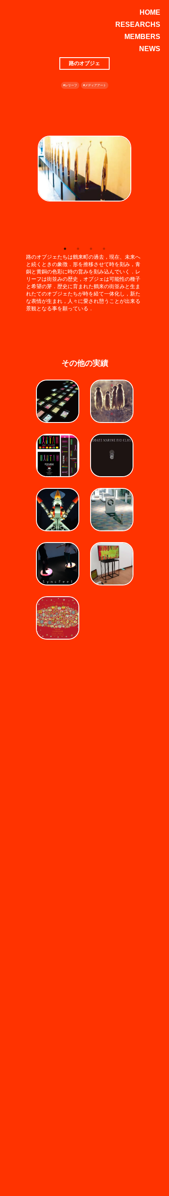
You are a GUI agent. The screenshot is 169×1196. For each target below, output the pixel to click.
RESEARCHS (137, 24)
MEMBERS (142, 36)
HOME (150, 12)
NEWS (149, 48)
